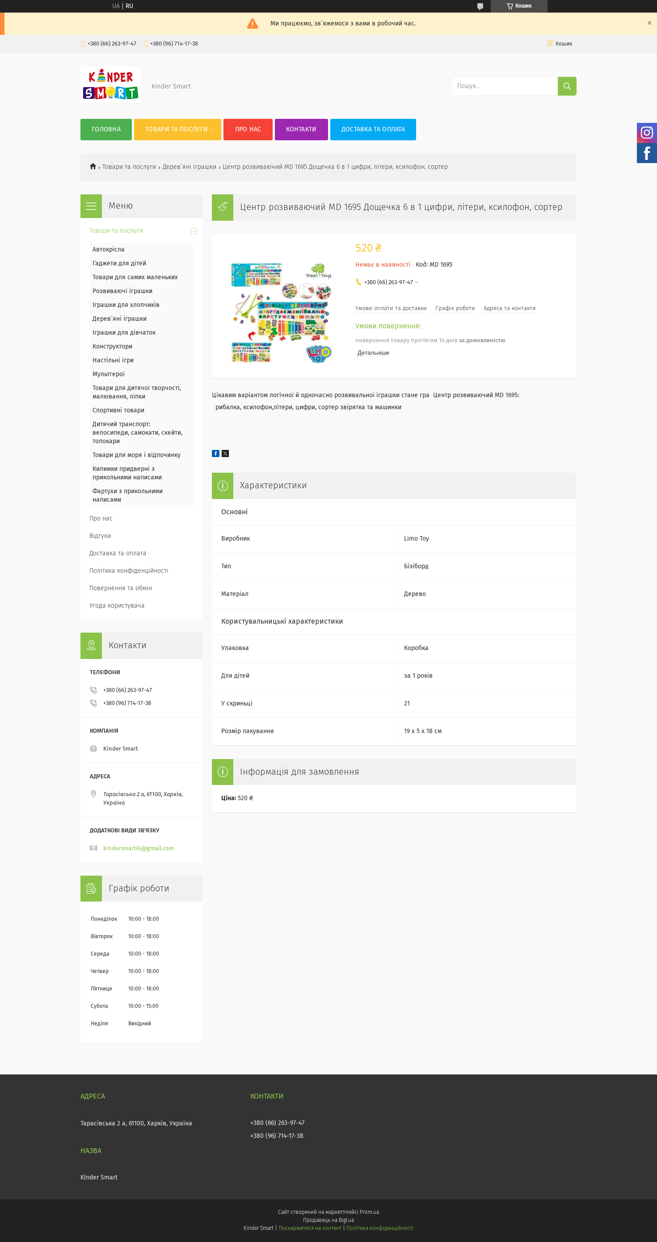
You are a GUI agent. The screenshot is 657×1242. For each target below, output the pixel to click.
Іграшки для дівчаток (124, 333)
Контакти (301, 129)
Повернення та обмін (120, 588)
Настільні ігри (113, 360)
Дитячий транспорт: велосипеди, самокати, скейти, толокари (137, 433)
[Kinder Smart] (110, 101)
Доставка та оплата (373, 129)
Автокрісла (109, 250)
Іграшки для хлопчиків (126, 305)
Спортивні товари (118, 410)
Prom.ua (369, 1212)
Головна (106, 129)
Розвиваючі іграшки (122, 291)
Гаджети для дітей (119, 263)
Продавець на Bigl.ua (328, 1220)
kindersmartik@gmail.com (138, 849)
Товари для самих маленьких (135, 277)
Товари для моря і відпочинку (137, 455)
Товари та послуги (176, 129)
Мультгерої (109, 374)
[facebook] (215, 455)
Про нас (248, 129)
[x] (225, 455)
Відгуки (100, 536)
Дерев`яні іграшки (189, 167)
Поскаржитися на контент (309, 1228)
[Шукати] (567, 86)
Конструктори (112, 347)
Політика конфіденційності (128, 571)
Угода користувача (117, 606)
